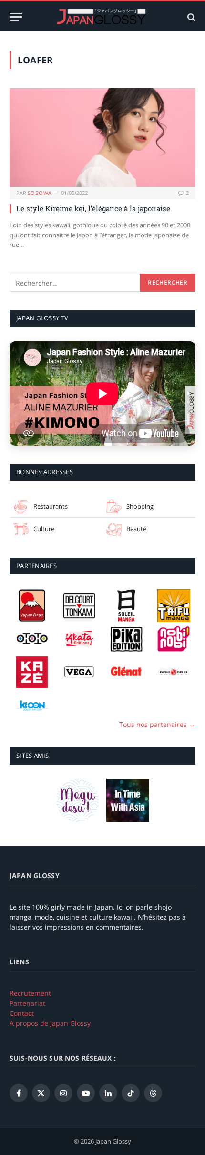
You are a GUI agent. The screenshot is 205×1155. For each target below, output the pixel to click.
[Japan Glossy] (102, 16)
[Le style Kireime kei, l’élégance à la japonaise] (102, 137)
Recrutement (30, 993)
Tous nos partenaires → (157, 724)
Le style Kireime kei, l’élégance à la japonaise (93, 208)
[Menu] (16, 17)
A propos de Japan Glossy (50, 1023)
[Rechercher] (190, 17)
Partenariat (27, 1003)
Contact (22, 1013)
